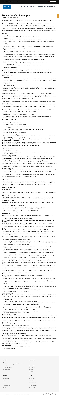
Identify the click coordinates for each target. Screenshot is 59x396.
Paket (32, 369)
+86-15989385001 (17, 1)
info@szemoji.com (8, 1)
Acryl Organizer (34, 385)
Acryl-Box (32, 378)
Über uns (32, 6)
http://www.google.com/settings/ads (32, 304)
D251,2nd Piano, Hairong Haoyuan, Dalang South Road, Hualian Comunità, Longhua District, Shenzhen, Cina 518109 (15, 364)
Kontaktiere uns (51, 6)
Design (32, 362)
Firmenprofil (6, 378)
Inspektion (33, 365)
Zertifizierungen (7, 385)
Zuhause (20, 6)
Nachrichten (40, 6)
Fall (45, 6)
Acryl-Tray (33, 380)
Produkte (25, 6)
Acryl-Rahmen (33, 383)
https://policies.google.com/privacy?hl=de (21, 291)
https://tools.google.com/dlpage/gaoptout (41, 306)
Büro (5, 380)
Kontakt (5, 360)
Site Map (32, 371)
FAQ (5, 387)
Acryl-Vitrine (33, 387)
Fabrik (5, 383)
